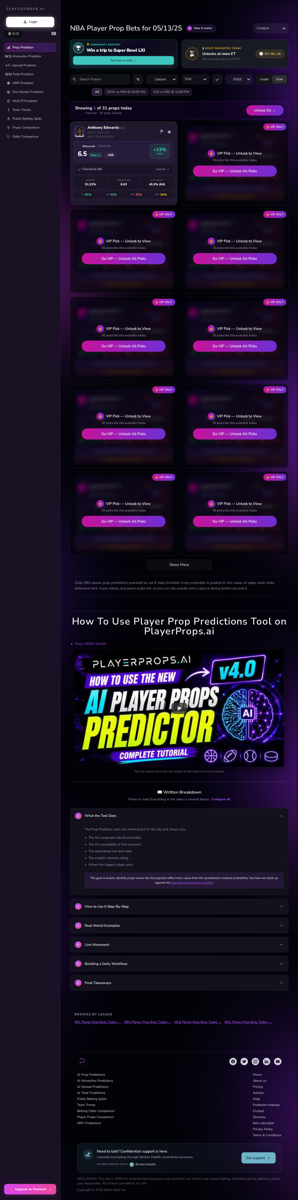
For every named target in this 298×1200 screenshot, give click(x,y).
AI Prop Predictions (91, 1074)
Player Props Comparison (95, 1117)
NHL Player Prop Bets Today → (248, 1022)
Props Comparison (26, 127)
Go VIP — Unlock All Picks (235, 171)
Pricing (258, 1087)
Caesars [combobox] (160, 79)
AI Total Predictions (91, 1093)
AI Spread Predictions (92, 1087)
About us (259, 1080)
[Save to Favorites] (169, 131)
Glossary (259, 1117)
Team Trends (22, 110)
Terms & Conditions (267, 1135)
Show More (179, 564)
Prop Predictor (23, 47)
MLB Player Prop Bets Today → (198, 1022)
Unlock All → (265, 110)
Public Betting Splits (27, 118)
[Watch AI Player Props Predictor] (179, 708)
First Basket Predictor (28, 92)
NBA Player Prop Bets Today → (147, 1022)
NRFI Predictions (89, 1123)
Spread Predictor (21, 65)
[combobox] (271, 28)
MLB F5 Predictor (25, 101)
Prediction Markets (266, 1105)
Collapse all (220, 799)
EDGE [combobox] (237, 79)
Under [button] (264, 79)
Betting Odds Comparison (96, 1111)
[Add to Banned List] (162, 131)
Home (257, 1074)
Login (33, 22)
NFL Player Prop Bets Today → (97, 1022)
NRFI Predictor (23, 83)
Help (256, 1099)
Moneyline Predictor (23, 56)
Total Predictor (19, 74)
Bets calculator (263, 1123)
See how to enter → (123, 60)
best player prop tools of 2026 (192, 883)
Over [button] (279, 79)
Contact (258, 1111)
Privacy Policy (263, 1129)
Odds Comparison (26, 136)
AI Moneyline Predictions (95, 1080)
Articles (258, 1093)
